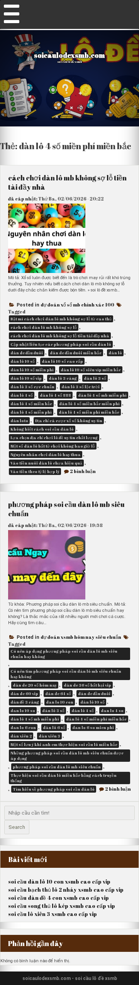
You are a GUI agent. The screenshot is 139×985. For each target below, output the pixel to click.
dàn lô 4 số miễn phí (31, 412)
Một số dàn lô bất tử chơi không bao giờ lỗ (52, 446)
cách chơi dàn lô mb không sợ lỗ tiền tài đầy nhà (59, 335)
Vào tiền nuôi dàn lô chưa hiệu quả (46, 463)
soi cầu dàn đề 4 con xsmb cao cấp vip (58, 897)
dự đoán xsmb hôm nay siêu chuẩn (81, 637)
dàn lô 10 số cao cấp (62, 361)
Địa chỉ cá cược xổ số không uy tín (68, 420)
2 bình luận (83, 471)
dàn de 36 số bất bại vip (87, 685)
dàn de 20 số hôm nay (35, 685)
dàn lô (115, 352)
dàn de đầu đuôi (26, 352)
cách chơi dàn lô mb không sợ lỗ (43, 327)
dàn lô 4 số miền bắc (31, 403)
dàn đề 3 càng (24, 702)
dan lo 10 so (22, 710)
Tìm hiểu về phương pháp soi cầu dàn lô (54, 789)
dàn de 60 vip (24, 693)
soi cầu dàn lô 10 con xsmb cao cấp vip (59, 881)
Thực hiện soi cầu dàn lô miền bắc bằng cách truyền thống (63, 778)
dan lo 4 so (112, 710)
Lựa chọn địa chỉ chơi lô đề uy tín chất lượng (54, 437)
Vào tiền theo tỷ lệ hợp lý (34, 471)
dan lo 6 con (23, 727)
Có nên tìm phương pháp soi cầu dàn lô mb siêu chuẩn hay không (65, 673)
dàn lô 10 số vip (26, 378)
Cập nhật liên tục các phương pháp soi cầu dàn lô (60, 344)
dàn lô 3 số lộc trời (80, 386)
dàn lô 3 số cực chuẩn (32, 386)
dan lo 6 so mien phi (93, 727)
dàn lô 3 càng (63, 378)
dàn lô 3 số (95, 378)
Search (16, 827)
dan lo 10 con (59, 702)
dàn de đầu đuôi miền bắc (76, 352)
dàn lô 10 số (22, 361)
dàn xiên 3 (49, 736)
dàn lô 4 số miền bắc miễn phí (89, 403)
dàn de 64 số (58, 693)
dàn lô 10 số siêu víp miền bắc (91, 369)
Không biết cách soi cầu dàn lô (42, 429)
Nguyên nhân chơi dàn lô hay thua (45, 454)
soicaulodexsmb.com (69, 55)
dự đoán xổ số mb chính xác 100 (77, 304)
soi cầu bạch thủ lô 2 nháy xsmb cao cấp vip (66, 889)
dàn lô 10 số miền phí (32, 369)
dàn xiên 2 (21, 736)
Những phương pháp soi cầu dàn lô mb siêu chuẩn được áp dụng (67, 755)
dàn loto (19, 420)
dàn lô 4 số (21, 395)
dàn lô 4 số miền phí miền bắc (89, 412)
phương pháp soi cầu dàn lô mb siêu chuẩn (57, 766)
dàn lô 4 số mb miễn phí (102, 395)
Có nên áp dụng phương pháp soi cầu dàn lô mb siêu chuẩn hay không (63, 653)
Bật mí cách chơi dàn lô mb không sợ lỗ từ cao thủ (61, 319)
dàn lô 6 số (54, 727)
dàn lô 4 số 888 (55, 395)
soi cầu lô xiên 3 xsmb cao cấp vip (52, 914)
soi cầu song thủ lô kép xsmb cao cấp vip (61, 905)
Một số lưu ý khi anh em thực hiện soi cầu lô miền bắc (63, 744)
